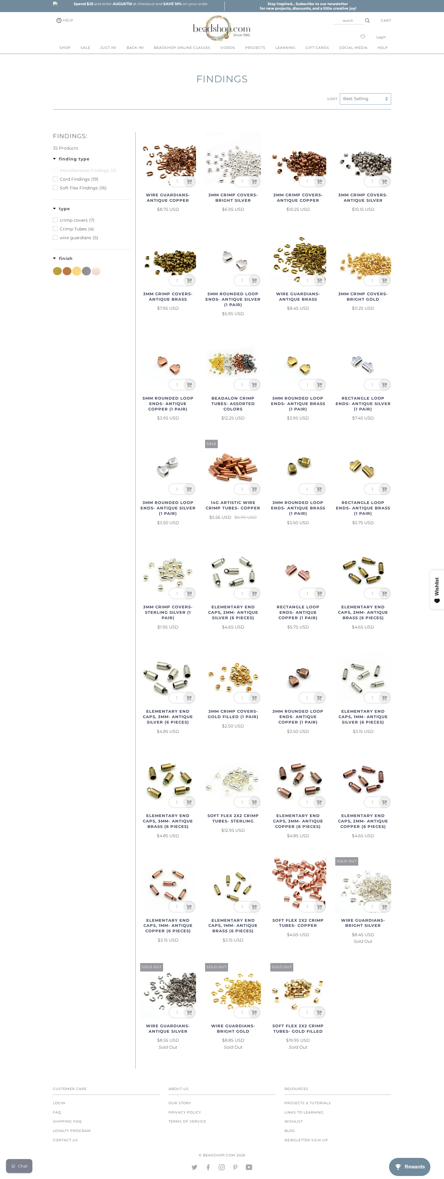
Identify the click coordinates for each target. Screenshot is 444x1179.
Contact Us (65, 1140)
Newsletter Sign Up (306, 1140)
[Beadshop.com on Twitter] (194, 1168)
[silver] (86, 271)
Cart (386, 20)
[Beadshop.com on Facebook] (208, 1168)
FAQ (57, 1112)
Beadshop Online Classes (182, 48)
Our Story (180, 1103)
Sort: (332, 99)
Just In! (108, 48)
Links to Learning (304, 1112)
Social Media (353, 48)
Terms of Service (187, 1121)
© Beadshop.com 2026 (222, 1155)
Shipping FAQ (67, 1121)
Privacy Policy (185, 1112)
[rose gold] (96, 271)
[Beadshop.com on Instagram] (222, 1168)
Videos (227, 48)
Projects (255, 48)
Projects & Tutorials (308, 1103)
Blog (290, 1131)
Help (67, 20)
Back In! (135, 48)
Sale (85, 48)
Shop (65, 48)
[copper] (67, 271)
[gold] (76, 271)
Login (381, 37)
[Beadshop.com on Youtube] (249, 1168)
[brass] (57, 271)
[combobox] (348, 20)
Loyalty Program (72, 1131)
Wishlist (294, 1121)
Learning (285, 48)
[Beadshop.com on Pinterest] (235, 1168)
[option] (141, 4)
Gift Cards (317, 48)
